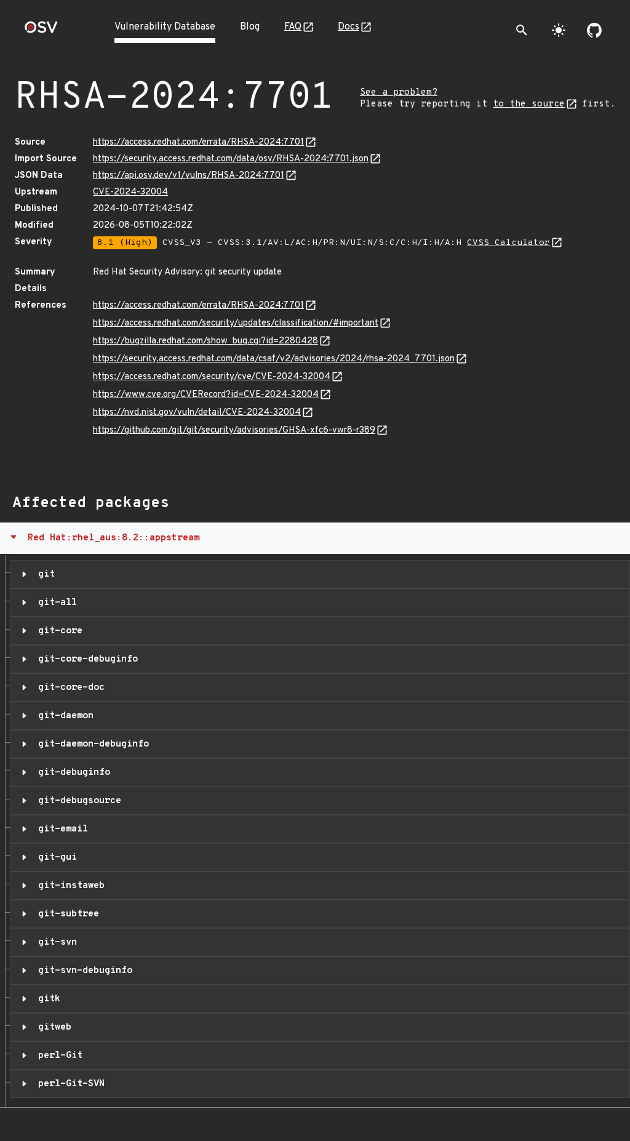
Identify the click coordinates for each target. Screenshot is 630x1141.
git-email (60, 829)
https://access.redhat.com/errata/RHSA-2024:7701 (198, 142)
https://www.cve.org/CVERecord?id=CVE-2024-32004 (206, 395)
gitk (46, 999)
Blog (250, 27)
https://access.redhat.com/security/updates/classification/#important (235, 323)
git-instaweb (69, 885)
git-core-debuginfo (85, 659)
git (44, 574)
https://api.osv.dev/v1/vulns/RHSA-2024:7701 (188, 176)
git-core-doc (69, 687)
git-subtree (66, 914)
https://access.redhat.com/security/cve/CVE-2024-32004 (211, 377)
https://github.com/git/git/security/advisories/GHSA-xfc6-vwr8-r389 (234, 430)
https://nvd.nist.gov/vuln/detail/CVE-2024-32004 (197, 412)
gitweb (52, 1027)
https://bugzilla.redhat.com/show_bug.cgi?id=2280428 (205, 341)
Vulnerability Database (164, 27)
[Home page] (41, 31)
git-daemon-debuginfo (91, 744)
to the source (529, 104)
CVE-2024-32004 (130, 192)
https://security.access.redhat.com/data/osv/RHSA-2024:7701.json (231, 159)
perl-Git (57, 1055)
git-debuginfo (71, 772)
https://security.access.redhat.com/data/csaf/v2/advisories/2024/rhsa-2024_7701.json (274, 359)
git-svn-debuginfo (82, 970)
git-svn (55, 942)
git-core (57, 631)
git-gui (55, 857)
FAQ (292, 27)
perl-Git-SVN (69, 1084)
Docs (348, 27)
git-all (55, 602)
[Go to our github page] (594, 30)
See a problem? (398, 92)
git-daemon (63, 716)
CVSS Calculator (508, 243)
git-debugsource (77, 801)
